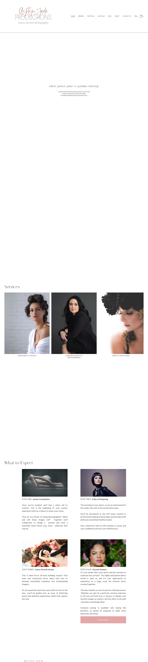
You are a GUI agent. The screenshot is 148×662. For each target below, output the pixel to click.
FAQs (136, 16)
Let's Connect (103, 620)
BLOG (110, 16)
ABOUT (117, 16)
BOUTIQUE (101, 16)
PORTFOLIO (91, 16)
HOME (73, 16)
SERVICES (81, 16)
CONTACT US (127, 16)
